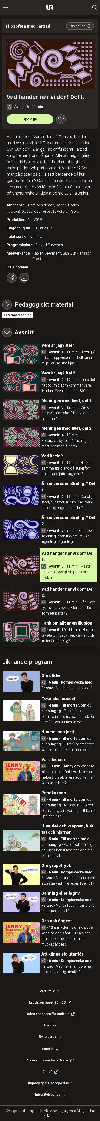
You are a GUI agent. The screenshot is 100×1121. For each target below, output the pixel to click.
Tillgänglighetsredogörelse (47, 1083)
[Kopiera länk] (12, 278)
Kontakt (47, 1049)
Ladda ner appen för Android (48, 1014)
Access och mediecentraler (47, 1060)
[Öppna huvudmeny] (5, 7)
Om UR (47, 1072)
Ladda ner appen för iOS (47, 1002)
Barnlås (50, 1025)
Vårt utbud (47, 991)
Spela (27, 119)
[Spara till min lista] (61, 119)
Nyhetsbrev (47, 1036)
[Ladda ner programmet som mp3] (24, 278)
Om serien (77, 26)
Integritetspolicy (47, 1094)
